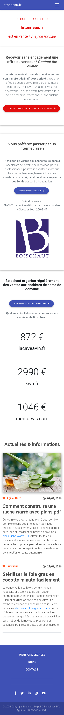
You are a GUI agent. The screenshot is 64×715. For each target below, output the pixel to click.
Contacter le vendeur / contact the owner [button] (30, 108)
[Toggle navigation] (56, 5)
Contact (32, 669)
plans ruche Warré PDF (16, 536)
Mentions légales (32, 654)
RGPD (32, 662)
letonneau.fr (32, 27)
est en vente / (32, 36)
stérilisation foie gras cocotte (32, 608)
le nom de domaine (32, 18)
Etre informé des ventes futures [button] (30, 304)
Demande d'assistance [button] (30, 191)
